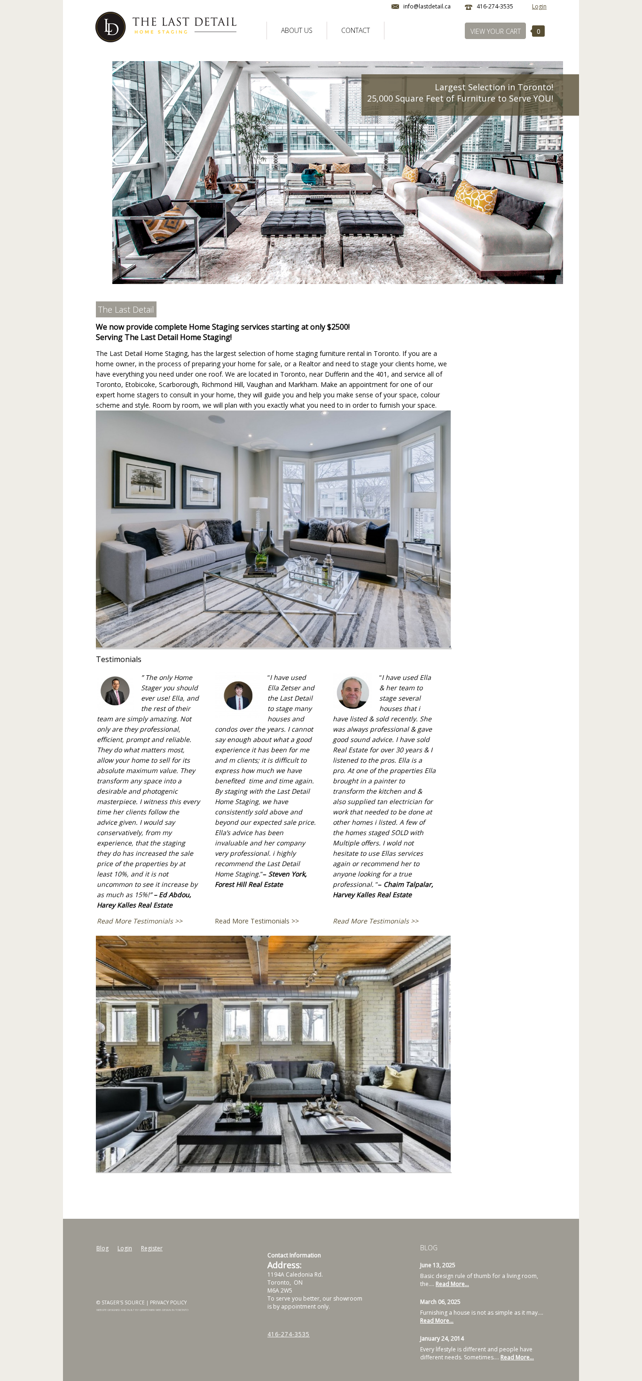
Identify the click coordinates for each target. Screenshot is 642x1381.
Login (539, 6)
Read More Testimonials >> (139, 920)
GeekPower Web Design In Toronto (164, 1310)
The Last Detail (126, 309)
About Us (297, 30)
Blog (102, 1248)
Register (152, 1248)
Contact (355, 30)
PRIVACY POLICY (168, 1302)
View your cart (495, 31)
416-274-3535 (288, 1334)
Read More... (452, 1284)
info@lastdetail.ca (427, 6)
